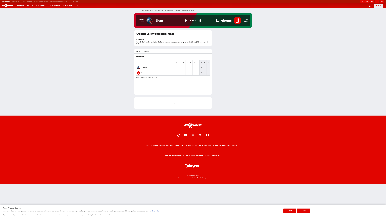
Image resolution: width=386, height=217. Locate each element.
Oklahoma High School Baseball (164, 10)
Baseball (30, 5)
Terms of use (192, 145)
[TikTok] (362, 1)
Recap (138, 51)
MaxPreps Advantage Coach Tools (64, 1)
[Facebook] (382, 1)
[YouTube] (367, 1)
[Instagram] (372, 1)
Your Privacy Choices (222, 145)
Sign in (378, 6)
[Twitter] (377, 1)
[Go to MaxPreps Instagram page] (193, 135)
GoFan (188, 155)
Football (20, 5)
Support (235, 145)
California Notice (206, 145)
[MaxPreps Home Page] (137, 10)
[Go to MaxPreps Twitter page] (200, 135)
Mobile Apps (159, 145)
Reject (303, 210)
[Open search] (365, 5)
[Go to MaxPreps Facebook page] (207, 135)
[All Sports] (77, 5)
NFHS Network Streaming (37, 1)
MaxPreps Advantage (213, 155)
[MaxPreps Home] (7, 5)
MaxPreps (6, 1)
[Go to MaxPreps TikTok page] (178, 135)
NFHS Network (197, 155)
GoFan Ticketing (18, 1)
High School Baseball (147, 10)
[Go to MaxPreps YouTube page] (185, 135)
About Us (149, 145)
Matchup (146, 51)
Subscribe (169, 145)
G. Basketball (55, 5)
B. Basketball (41, 5)
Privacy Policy (180, 145)
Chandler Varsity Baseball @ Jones (184, 10)
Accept (289, 210)
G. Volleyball (67, 5)
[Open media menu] (370, 5)
